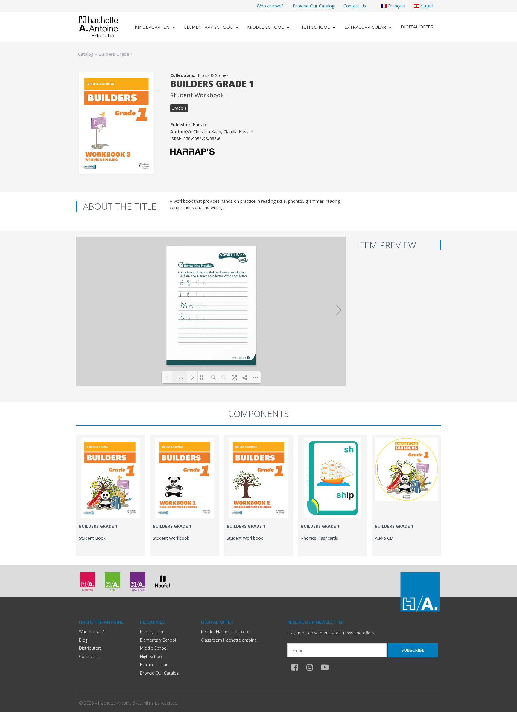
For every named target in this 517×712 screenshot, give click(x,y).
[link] (110, 495)
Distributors (90, 648)
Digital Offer (417, 27)
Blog (83, 640)
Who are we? (270, 6)
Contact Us (354, 6)
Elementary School (208, 27)
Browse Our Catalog (313, 6)
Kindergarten (152, 27)
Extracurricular (365, 27)
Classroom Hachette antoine (229, 640)
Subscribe (413, 650)
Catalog (86, 54)
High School (314, 27)
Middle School (265, 27)
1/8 (180, 377)
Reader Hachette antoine (225, 631)
